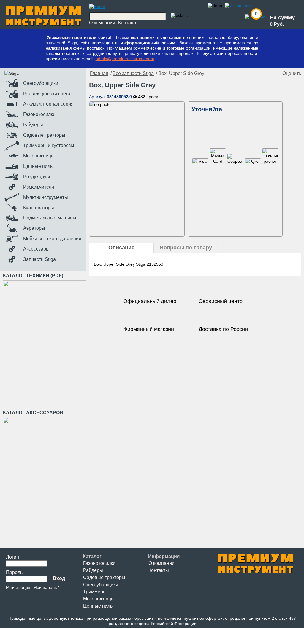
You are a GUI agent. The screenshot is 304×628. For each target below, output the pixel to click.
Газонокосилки (99, 563)
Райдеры (93, 570)
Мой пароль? (46, 587)
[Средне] (264, 73)
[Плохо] (259, 73)
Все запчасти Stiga (133, 73)
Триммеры (95, 591)
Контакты (128, 22)
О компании (102, 22)
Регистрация (18, 587)
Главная (99, 73)
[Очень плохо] (253, 73)
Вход (59, 578)
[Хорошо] (270, 73)
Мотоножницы (99, 598)
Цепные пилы (98, 605)
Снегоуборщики (100, 584)
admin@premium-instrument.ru (125, 58)
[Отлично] (276, 73)
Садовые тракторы (104, 577)
